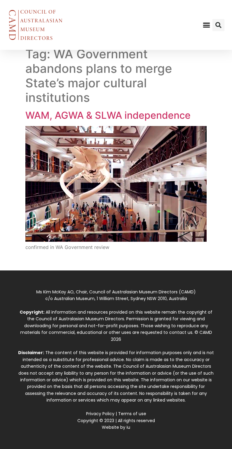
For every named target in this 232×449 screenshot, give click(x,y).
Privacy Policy (100, 414)
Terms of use (132, 414)
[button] (206, 25)
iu (128, 427)
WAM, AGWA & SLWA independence (108, 115)
